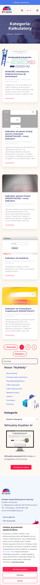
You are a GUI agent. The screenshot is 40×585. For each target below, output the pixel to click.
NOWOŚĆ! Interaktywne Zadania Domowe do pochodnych (17, 74)
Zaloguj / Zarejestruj (21, 2)
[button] (37, 10)
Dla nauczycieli (9, 521)
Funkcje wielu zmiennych (16, 377)
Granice (9, 396)
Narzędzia (19, 34)
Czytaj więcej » (10, 98)
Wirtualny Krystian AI (18, 425)
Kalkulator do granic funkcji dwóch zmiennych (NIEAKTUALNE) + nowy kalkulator (18, 135)
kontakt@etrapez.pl (15, 511)
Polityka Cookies (18, 562)
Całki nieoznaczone (14, 389)
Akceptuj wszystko (20, 569)
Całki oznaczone (13, 385)
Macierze (10, 404)
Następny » (20, 354)
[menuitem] (29, 10)
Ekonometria (11, 373)
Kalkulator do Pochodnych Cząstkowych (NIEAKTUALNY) (19, 310)
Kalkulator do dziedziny (16, 258)
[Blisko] (37, 527)
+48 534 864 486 (21, 508)
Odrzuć (20, 581)
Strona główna (9, 517)
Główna (10, 34)
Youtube (6, 552)
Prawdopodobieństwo (15, 381)
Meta (12, 552)
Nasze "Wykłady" (15, 367)
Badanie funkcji (12, 393)
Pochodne (10, 400)
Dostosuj (20, 575)
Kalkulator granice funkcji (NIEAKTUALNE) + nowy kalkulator (17, 198)
